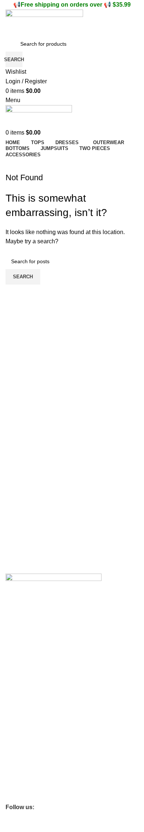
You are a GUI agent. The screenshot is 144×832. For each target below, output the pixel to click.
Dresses (15, 771)
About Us (16, 626)
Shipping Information (30, 664)
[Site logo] (44, 22)
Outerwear (18, 784)
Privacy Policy (22, 708)
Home (13, 746)
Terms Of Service (26, 651)
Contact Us (18, 639)
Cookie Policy (21, 695)
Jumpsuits (17, 796)
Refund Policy (22, 721)
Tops (11, 758)
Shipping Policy (23, 733)
